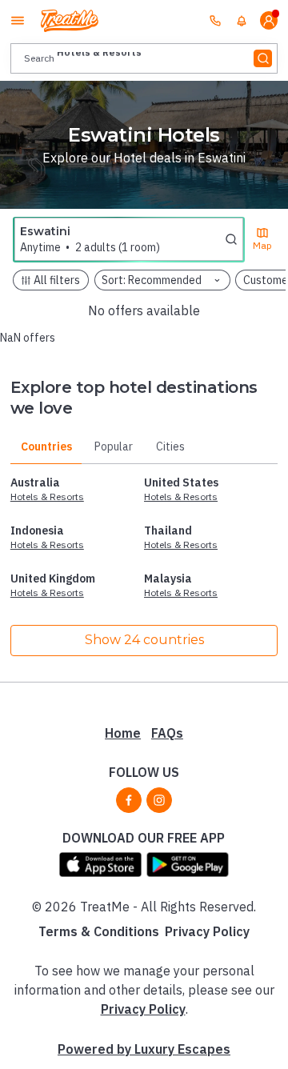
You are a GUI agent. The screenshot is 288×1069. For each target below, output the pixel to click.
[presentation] (144, 58)
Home (123, 733)
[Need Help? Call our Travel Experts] (215, 20)
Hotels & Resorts (47, 496)
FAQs (167, 733)
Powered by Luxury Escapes (144, 1049)
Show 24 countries (144, 639)
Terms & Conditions (98, 931)
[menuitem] (241, 21)
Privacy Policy (207, 931)
